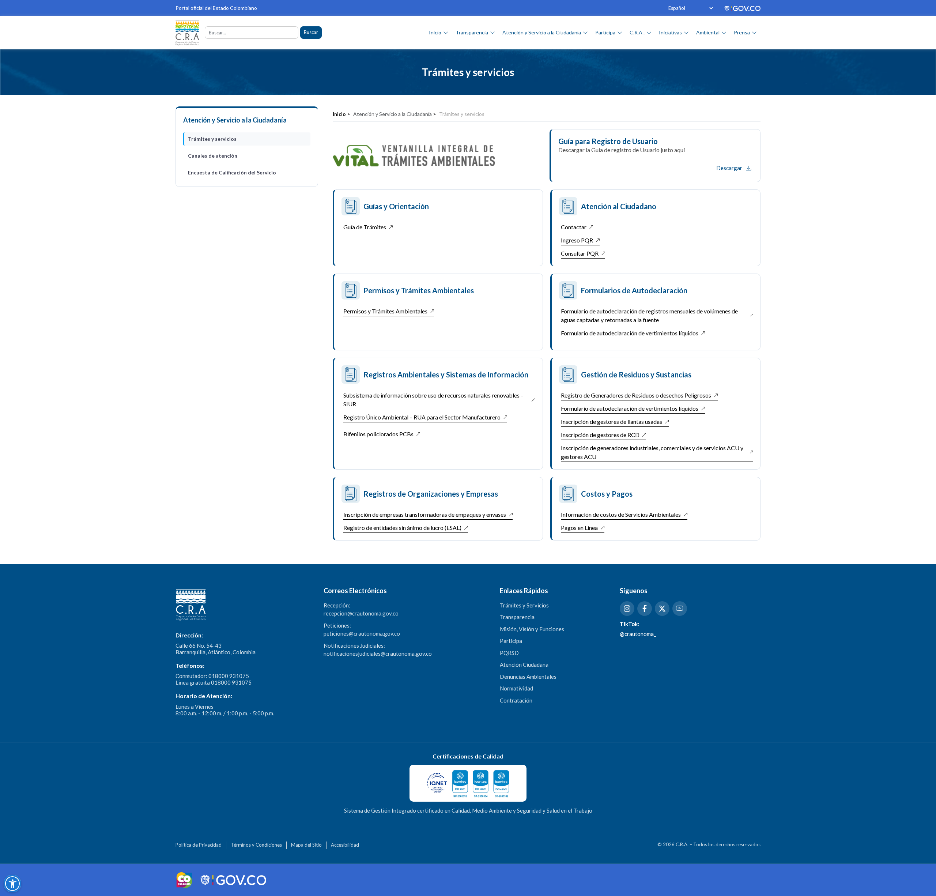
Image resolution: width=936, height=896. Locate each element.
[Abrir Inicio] (445, 32)
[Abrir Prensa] (754, 32)
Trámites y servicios (212, 139)
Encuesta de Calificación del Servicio (232, 172)
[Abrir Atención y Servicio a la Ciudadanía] (585, 32)
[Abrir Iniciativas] (686, 32)
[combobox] (251, 32)
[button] (12, 883)
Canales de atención (212, 156)
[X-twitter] (662, 608)
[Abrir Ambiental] (723, 32)
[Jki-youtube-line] (679, 608)
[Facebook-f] (644, 608)
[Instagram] (627, 608)
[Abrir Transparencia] (492, 32)
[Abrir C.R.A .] (649, 32)
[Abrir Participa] (619, 32)
